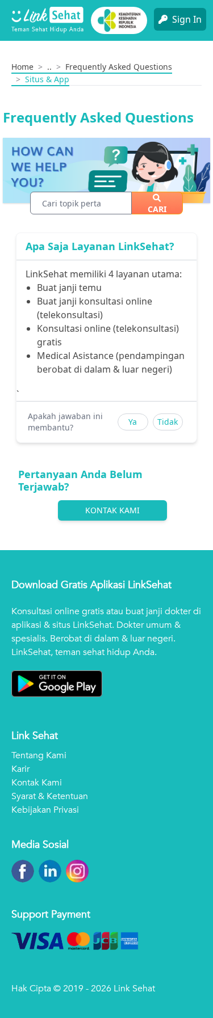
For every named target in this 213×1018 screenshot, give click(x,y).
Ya (132, 421)
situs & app (47, 79)
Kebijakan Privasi (45, 810)
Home (22, 66)
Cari (157, 209)
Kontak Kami (112, 510)
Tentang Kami (38, 755)
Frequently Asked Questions (118, 66)
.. (49, 66)
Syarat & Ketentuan (49, 796)
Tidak (167, 421)
